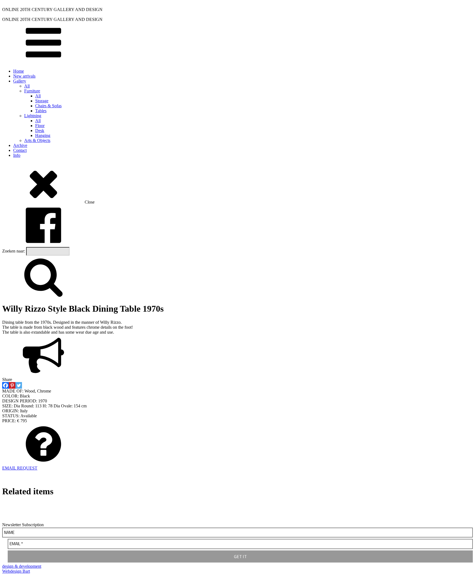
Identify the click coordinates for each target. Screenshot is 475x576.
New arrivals (24, 76)
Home (18, 71)
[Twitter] (18, 385)
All (27, 86)
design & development (21, 566)
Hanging (42, 135)
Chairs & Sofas (48, 105)
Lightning (32, 115)
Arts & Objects (37, 140)
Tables (40, 110)
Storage (41, 100)
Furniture (32, 91)
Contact (20, 150)
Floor (40, 125)
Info (16, 155)
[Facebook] (5, 385)
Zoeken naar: (13, 251)
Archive (20, 145)
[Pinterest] (12, 385)
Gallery (19, 81)
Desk (39, 130)
